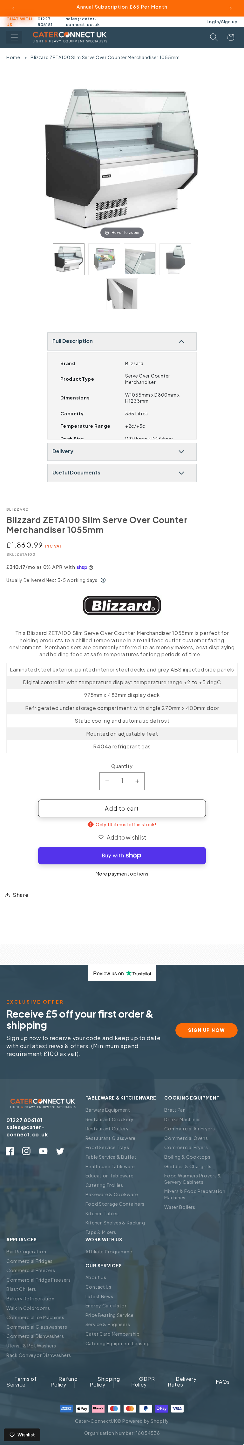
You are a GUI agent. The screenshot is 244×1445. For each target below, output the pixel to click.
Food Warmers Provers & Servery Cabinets (192, 1179)
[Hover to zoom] (122, 158)
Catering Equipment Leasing (117, 1343)
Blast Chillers (21, 1289)
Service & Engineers (107, 1324)
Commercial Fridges (29, 1261)
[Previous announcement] (13, 8)
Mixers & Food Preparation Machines (194, 1194)
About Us (95, 1277)
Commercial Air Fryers (189, 1128)
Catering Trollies (104, 1185)
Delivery (62, 451)
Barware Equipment (107, 1110)
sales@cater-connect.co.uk (83, 21)
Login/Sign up (222, 21)
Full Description (72, 340)
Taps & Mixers (100, 1232)
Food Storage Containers (115, 1204)
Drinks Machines (182, 1119)
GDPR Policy (143, 1381)
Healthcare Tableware (110, 1166)
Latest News (99, 1296)
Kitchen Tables (102, 1213)
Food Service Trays (107, 1147)
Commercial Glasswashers (36, 1327)
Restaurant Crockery (109, 1119)
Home (13, 57)
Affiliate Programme (108, 1251)
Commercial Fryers (186, 1147)
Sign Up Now (206, 1030)
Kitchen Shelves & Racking (115, 1222)
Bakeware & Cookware (111, 1194)
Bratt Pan (175, 1110)
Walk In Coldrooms (28, 1308)
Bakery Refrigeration (30, 1298)
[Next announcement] (231, 8)
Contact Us (98, 1287)
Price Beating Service (109, 1315)
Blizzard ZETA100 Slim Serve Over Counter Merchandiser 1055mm (105, 57)
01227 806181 (44, 21)
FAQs (223, 1381)
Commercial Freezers (30, 1270)
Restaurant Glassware (110, 1138)
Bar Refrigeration (26, 1251)
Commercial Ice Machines (35, 1317)
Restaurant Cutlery (107, 1128)
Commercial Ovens (186, 1138)
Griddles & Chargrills (187, 1166)
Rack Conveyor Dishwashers (38, 1355)
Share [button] (21, 894)
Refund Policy (64, 1381)
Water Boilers (179, 1207)
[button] (14, 37)
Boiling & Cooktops (187, 1157)
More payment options (122, 873)
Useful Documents (76, 472)
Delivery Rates (182, 1381)
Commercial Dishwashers (35, 1336)
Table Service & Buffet (111, 1157)
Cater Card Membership (112, 1334)
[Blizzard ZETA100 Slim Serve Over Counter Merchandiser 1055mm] (69, 259)
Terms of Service (21, 1381)
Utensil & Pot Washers (31, 1345)
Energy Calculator (106, 1305)
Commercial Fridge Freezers (38, 1280)
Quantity (122, 766)
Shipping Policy (105, 1381)
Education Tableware (109, 1175)
